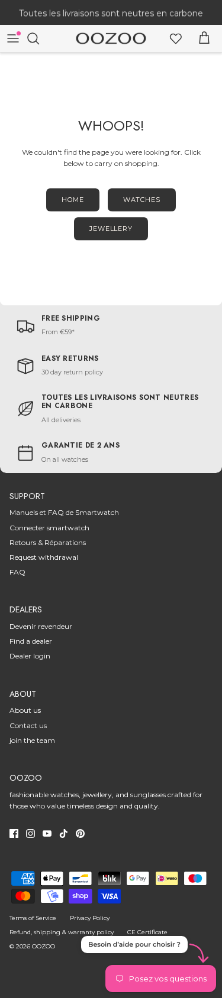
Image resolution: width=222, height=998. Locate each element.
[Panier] (204, 38)
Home (73, 199)
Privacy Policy (90, 918)
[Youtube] (47, 833)
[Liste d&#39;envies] (176, 38)
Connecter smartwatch (49, 527)
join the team (32, 740)
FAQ (17, 572)
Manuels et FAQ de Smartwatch (64, 512)
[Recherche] (39, 38)
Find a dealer (30, 641)
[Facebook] (13, 833)
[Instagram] (30, 833)
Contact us (28, 725)
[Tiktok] (63, 833)
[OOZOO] (111, 39)
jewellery (111, 228)
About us (25, 710)
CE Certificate (147, 932)
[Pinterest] (80, 833)
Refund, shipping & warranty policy (61, 932)
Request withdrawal (43, 557)
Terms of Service (32, 918)
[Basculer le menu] (13, 38)
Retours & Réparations (47, 542)
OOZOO (43, 946)
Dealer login (29, 655)
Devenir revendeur (40, 626)
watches (141, 199)
